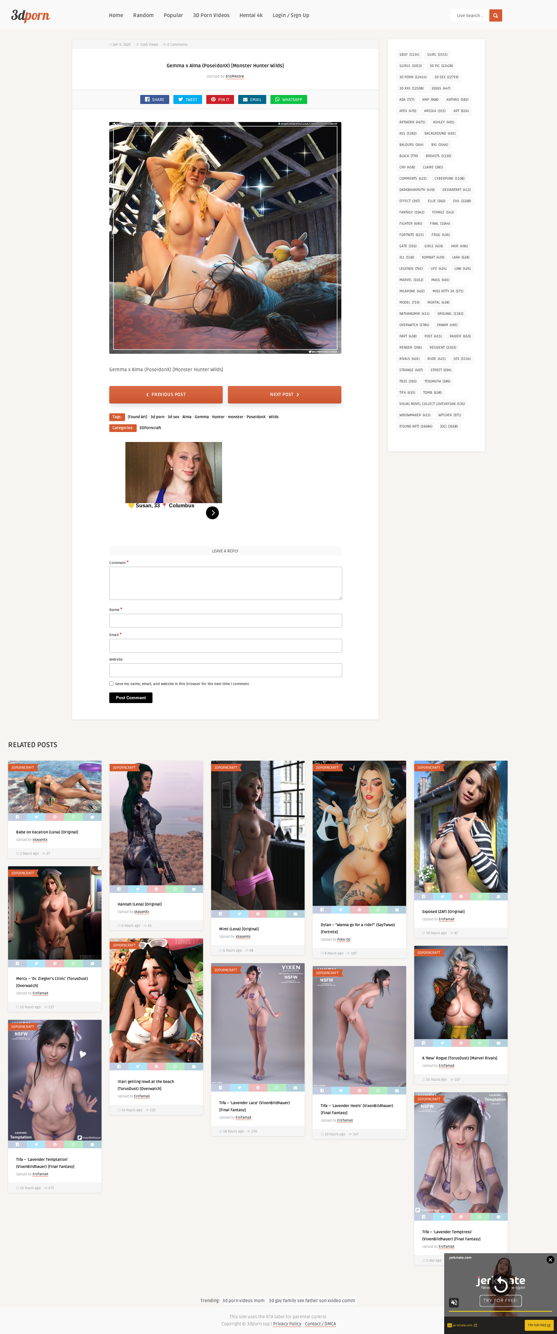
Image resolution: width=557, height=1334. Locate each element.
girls (434, 246)
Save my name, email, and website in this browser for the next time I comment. (182, 684)
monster (235, 417)
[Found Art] (137, 417)
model (409, 302)
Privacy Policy (287, 1324)
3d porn (157, 417)
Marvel (411, 280)
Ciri (407, 167)
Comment (119, 562)
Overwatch (414, 325)
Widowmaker (414, 415)
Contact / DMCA (320, 1324)
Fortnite (411, 235)
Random (143, 15)
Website (115, 659)
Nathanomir (414, 314)
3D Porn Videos (211, 15)
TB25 (407, 381)
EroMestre (235, 76)
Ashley (443, 122)
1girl (437, 54)
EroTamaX (446, 919)
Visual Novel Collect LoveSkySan (432, 404)
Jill (406, 257)
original (450, 314)
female (443, 212)
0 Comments (177, 44)
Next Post (281, 394)
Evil (462, 201)
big (439, 145)
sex (462, 359)
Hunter (218, 417)
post (433, 336)
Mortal (438, 302)
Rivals (409, 359)
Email (115, 634)
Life (438, 269)
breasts (438, 156)
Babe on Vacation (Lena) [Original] (47, 832)
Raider (460, 336)
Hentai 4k (251, 15)
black (408, 156)
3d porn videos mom (243, 1300)
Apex (407, 111)
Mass (440, 280)
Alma (186, 417)
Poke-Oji (343, 939)
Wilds (273, 417)
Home (116, 15)
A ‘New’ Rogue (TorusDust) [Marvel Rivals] (459, 1058)
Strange (411, 370)
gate (407, 246)
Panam (447, 325)
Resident (443, 347)
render (410, 347)
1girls (410, 66)
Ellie (436, 201)
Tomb (432, 392)
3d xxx (411, 88)
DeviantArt (457, 190)
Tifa (407, 392)
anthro (457, 100)
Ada (406, 100)
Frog (441, 235)
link (462, 269)
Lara (460, 257)
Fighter (410, 223)
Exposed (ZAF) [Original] (443, 911)
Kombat (433, 257)
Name (115, 609)
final (440, 223)
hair (459, 246)
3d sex (173, 417)
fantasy (411, 212)
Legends (411, 269)
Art (461, 111)
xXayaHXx (40, 840)
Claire (433, 167)
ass (407, 133)
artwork (412, 122)
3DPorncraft (150, 428)
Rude (436, 359)
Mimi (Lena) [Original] (239, 929)
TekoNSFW (437, 381)
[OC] (449, 426)
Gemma (202, 417)
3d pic (441, 66)
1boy (409, 54)
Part (407, 336)
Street (441, 370)
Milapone (412, 291)
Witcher (449, 415)
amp (430, 100)
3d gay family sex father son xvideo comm (312, 1300)
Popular (173, 15)
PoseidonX (256, 417)
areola (434, 111)
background (440, 133)
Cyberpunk (449, 178)
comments (412, 178)
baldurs (411, 145)
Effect (409, 201)
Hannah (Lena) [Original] (140, 904)
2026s (441, 88)
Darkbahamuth (417, 190)
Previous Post (168, 394)
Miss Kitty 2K (448, 291)
